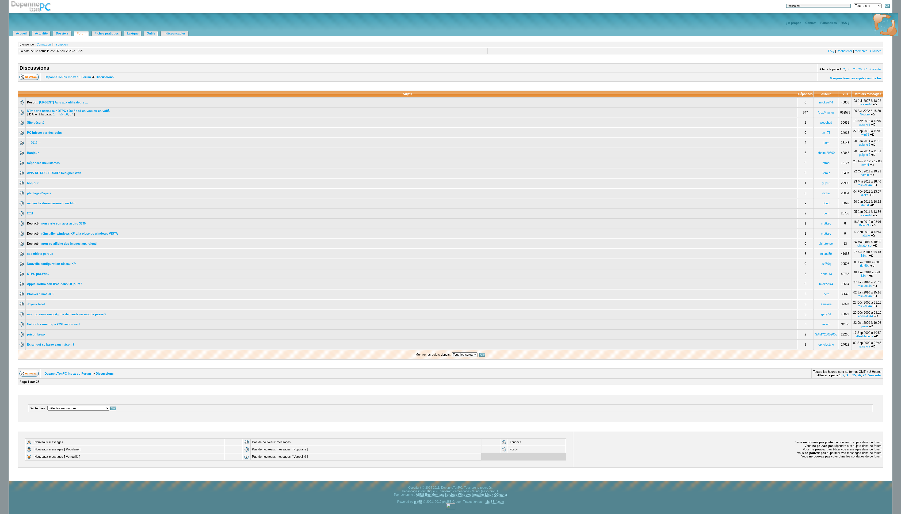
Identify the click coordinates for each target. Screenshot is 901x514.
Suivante (875, 69)
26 (860, 69)
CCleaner (500, 494)
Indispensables (175, 33)
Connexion (44, 44)
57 (71, 114)
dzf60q (826, 264)
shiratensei (826, 243)
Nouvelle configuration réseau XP (51, 264)
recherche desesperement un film (51, 203)
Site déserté (35, 122)
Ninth (864, 255)
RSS (844, 23)
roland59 (826, 253)
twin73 (826, 132)
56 (66, 114)
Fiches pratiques (107, 33)
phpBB (418, 501)
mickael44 (826, 102)
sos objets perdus (40, 253)
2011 (30, 213)
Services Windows (458, 494)
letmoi (826, 163)
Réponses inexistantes (43, 163)
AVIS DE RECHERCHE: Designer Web (54, 173)
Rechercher (844, 51)
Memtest (437, 494)
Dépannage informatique (418, 491)
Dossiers (62, 33)
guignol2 (864, 124)
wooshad (826, 122)
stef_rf (864, 205)
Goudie (865, 114)
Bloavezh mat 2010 (40, 294)
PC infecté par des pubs (44, 132)
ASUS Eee (423, 494)
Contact (810, 23)
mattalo (826, 223)
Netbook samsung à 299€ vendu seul (53, 324)
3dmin (826, 173)
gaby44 (826, 314)
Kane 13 (826, 274)
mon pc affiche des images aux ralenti (69, 243)
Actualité (41, 33)
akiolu (826, 324)
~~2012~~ (34, 143)
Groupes (876, 51)
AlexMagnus (826, 112)
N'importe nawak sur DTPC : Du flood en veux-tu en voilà (68, 111)
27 (865, 69)
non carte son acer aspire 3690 (63, 223)
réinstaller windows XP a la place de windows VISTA (79, 233)
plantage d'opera (39, 193)
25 (854, 69)
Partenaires (828, 23)
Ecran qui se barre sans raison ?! (51, 344)
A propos (794, 23)
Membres (861, 51)
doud (826, 203)
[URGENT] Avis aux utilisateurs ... (63, 102)
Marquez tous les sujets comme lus (856, 78)
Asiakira (826, 304)
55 (61, 114)
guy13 (826, 183)
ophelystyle (826, 344)
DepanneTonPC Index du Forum (68, 77)
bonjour (32, 183)
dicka (826, 193)
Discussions (105, 77)
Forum (81, 33)
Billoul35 (864, 225)
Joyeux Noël (36, 304)
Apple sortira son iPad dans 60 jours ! (54, 284)
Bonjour (33, 153)
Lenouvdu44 (864, 316)
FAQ (831, 51)
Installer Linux (482, 494)
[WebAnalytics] (450, 508)
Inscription (60, 44)
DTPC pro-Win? (38, 274)
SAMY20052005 (826, 334)
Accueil (21, 33)
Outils (151, 33)
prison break (36, 334)
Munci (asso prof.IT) (485, 491)
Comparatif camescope (453, 491)
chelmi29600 (826, 153)
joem (826, 143)
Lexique (132, 33)
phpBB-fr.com (494, 501)
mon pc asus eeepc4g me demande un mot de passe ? (66, 314)
